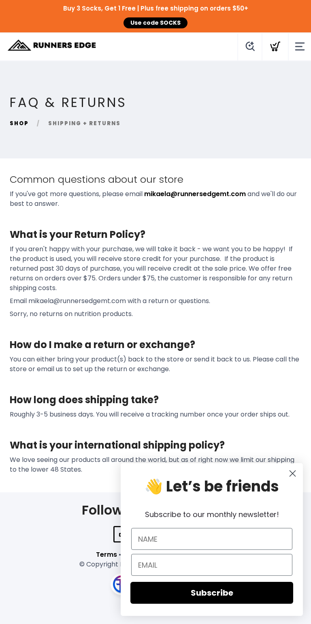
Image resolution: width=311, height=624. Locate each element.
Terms (106, 554)
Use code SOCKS (155, 23)
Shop (19, 123)
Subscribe (212, 592)
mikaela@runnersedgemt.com (195, 194)
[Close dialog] (292, 473)
